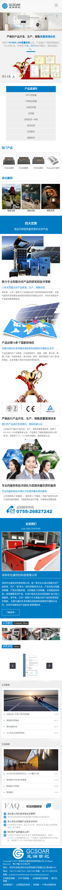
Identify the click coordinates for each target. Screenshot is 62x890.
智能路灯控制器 (12, 786)
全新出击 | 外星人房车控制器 (17, 714)
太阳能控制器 (9, 878)
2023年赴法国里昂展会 (15, 733)
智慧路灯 (10, 792)
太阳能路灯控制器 (40, 878)
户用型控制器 (31, 101)
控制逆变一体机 (31, 119)
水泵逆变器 (31, 107)
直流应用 (31, 125)
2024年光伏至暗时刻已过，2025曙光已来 (22, 774)
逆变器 (31, 113)
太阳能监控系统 (23, 884)
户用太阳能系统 (49, 884)
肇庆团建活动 (11, 727)
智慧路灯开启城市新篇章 (16, 780)
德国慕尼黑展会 (12, 720)
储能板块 (31, 138)
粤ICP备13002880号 (21, 864)
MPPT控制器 (31, 95)
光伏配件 (31, 131)
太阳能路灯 (8, 884)
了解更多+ (10, 612)
